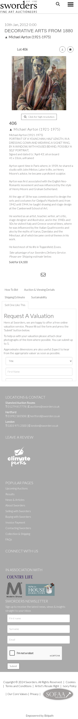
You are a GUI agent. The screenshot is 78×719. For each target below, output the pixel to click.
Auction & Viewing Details (39, 289)
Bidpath (49, 715)
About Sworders (15, 505)
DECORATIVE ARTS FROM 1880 (39, 30)
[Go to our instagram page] (36, 275)
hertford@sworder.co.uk (45, 416)
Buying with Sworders (18, 516)
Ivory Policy (69, 686)
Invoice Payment (15, 522)
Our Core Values (17, 694)
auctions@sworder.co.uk (43, 406)
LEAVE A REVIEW (19, 437)
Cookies (71, 682)
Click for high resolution (41, 116)
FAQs (8, 539)
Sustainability (39, 297)
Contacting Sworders (18, 528)
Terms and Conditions (18, 686)
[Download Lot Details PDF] (62, 49)
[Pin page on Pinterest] (29, 275)
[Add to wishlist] (70, 49)
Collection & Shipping (17, 533)
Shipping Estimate (15, 297)
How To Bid (11, 289)
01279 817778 (17, 406)
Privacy (34, 694)
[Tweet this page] (21, 275)
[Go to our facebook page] (8, 557)
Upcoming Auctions (16, 488)
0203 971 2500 (17, 425)
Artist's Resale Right (47, 686)
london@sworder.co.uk (43, 425)
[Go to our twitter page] (16, 557)
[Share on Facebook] (14, 275)
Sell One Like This (15, 305)
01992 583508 (17, 416)
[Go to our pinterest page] (23, 557)
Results (10, 494)
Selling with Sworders (18, 511)
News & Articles (14, 499)
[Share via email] (43, 275)
